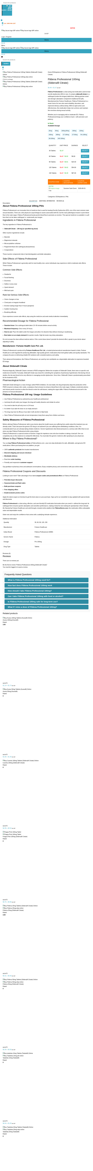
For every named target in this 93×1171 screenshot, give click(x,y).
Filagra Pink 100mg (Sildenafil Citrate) (15, 836)
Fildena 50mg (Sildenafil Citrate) (13, 984)
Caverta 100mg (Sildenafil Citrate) (14, 763)
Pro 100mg (84, 134)
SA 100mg (52, 138)
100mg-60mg (65, 130)
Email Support (7, 20)
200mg (58, 134)
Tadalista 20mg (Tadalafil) (11, 1131)
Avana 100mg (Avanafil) (10, 620)
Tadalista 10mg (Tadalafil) (11, 1058)
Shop (46, 33)
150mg (51, 134)
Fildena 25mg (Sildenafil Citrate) (13, 910)
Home (50, 72)
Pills (67, 196)
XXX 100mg (61, 138)
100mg (74, 130)
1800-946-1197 (11, 23)
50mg (56, 130)
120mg (81, 130)
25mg (50, 130)
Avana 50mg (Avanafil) (10, 691)
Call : (5, 23)
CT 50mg (74, 134)
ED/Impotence (57, 72)
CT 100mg (66, 134)
